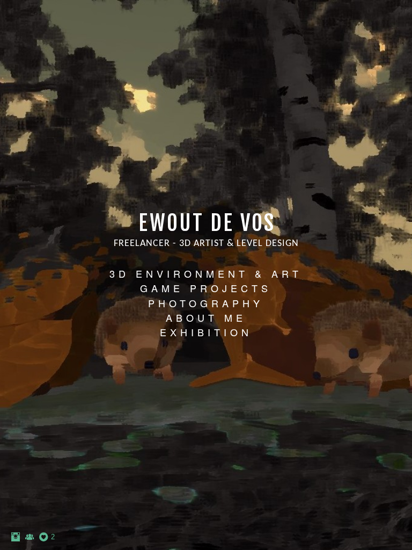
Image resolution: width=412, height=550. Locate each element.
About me (206, 317)
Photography (205, 303)
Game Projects (205, 288)
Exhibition (206, 332)
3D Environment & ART (205, 273)
